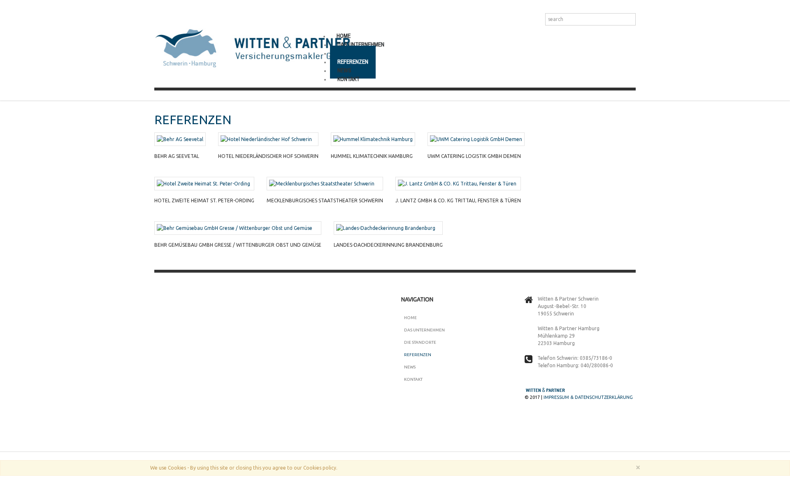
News (410, 367)
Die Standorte (420, 342)
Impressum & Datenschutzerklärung (588, 397)
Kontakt (348, 79)
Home (410, 317)
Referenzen (417, 354)
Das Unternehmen (424, 330)
